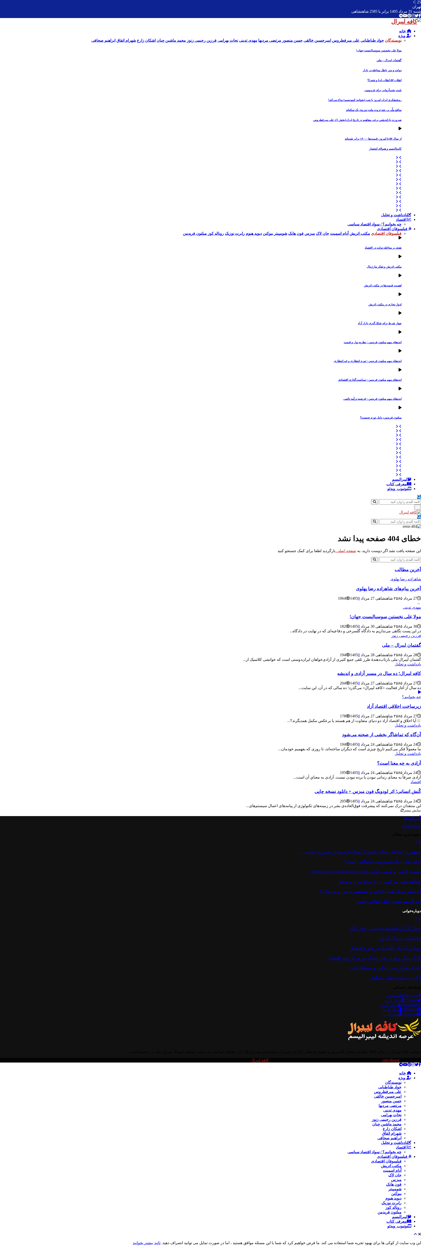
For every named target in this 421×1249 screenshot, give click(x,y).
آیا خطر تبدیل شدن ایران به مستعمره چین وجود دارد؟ (370, 891)
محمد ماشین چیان (387, 1124)
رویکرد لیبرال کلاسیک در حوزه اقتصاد (385, 948)
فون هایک (394, 1184)
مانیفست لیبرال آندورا (400, 938)
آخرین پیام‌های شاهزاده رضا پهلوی (388, 588)
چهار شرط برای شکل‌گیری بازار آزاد (380, 323)
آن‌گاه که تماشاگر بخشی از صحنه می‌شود (381, 734)
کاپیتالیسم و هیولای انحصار (385, 148)
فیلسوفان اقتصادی (392, 229)
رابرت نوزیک (392, 1203)
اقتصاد (401, 219)
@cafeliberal (411, 826)
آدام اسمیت (392, 1170)
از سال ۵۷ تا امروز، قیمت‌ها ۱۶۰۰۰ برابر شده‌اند (373, 138)
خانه (403, 31)
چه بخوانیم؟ (411, 697)
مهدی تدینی (412, 607)
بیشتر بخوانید (143, 1243)
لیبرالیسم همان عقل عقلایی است (389, 901)
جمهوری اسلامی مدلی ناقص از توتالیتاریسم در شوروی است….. (360, 851)
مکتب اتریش (391, 1166)
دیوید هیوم (393, 1198)
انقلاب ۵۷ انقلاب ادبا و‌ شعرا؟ (384, 80)
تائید (157, 1243)
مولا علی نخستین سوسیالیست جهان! (379, 50)
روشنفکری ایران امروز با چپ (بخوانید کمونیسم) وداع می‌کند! (365, 100)
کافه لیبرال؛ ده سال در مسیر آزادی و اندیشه (379, 673)
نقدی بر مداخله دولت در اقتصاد (383, 247)
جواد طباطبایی (390, 1087)
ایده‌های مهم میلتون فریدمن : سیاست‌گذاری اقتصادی (370, 379)
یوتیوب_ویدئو (397, 489)
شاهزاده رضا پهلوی (405, 579)
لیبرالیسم (399, 479)
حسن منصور (391, 1101)
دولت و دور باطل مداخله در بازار (382, 70)
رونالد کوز (393, 1207)
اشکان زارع (392, 1129)
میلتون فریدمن (390, 1212)
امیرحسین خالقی (388, 1096)
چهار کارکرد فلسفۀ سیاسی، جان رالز (385, 928)
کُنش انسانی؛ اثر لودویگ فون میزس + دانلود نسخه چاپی (368, 791)
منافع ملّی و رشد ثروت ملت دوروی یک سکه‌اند (374, 110)
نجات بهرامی (391, 1115)
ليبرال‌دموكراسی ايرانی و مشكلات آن (385, 967)
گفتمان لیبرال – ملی (389, 60)
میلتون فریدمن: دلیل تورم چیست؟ (381, 417)
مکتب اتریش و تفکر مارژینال (384, 266)
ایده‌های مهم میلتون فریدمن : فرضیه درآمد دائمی (372, 398)
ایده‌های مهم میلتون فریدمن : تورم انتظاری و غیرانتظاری (368, 361)
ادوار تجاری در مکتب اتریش (385, 304)
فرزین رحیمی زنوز (406, 636)
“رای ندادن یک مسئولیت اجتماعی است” (382, 861)
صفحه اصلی (345, 551)
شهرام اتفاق (392, 1133)
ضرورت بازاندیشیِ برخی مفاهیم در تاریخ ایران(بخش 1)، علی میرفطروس (357, 120)
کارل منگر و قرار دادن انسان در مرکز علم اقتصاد (374, 958)
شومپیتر (395, 1189)
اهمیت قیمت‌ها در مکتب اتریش (383, 285)
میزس (396, 1180)
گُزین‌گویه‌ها (412, 818)
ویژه (402, 36)
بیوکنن (396, 1193)
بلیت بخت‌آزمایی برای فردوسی (383, 90)
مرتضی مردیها (390, 1105)
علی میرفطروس (388, 1092)
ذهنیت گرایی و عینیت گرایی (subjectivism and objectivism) (365, 871)
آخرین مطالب (408, 569)
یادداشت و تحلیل (394, 215)
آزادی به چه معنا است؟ (399, 763)
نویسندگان (393, 1082)
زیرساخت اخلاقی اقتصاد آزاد (394, 706)
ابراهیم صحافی (389, 1138)
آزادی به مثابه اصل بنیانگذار (395, 977)
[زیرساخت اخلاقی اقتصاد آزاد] (419, 692)
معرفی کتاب (396, 484)
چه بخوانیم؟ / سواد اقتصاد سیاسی (374, 224)
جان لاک (395, 1175)
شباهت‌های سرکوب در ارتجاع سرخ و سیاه (380, 881)
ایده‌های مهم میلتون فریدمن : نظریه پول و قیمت (373, 342)
